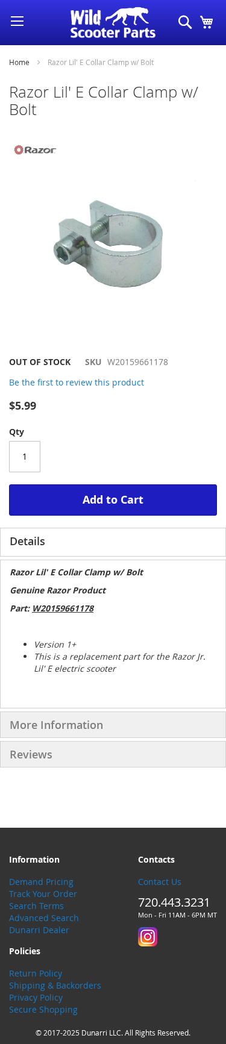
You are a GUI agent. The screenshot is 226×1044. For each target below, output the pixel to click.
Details (27, 541)
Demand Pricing (41, 881)
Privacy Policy (36, 997)
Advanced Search (44, 918)
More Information (56, 724)
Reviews (31, 754)
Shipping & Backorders (55, 985)
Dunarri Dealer (39, 930)
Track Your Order (43, 893)
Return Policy (35, 973)
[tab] (113, 542)
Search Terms (36, 905)
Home (19, 62)
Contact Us (159, 881)
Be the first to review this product (76, 382)
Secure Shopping (43, 1009)
